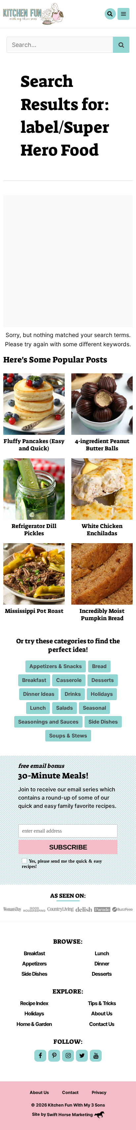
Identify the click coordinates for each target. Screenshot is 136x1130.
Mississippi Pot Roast (34, 611)
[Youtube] (96, 1056)
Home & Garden (34, 1024)
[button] (110, 14)
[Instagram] (68, 1056)
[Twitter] (82, 1056)
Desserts (102, 974)
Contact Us (101, 1024)
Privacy (99, 1092)
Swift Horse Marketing (70, 1114)
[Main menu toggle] (123, 14)
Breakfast (34, 953)
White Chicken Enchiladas (102, 530)
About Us (101, 1013)
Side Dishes (34, 974)
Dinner (101, 963)
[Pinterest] (54, 1056)
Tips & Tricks (102, 1003)
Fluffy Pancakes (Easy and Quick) (34, 445)
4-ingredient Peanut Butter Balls (102, 445)
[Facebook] (40, 1056)
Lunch (102, 953)
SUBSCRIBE (68, 847)
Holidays (34, 1013)
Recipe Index (34, 1003)
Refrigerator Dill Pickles (34, 530)
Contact (70, 1092)
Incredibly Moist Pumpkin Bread (102, 614)
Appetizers (34, 963)
